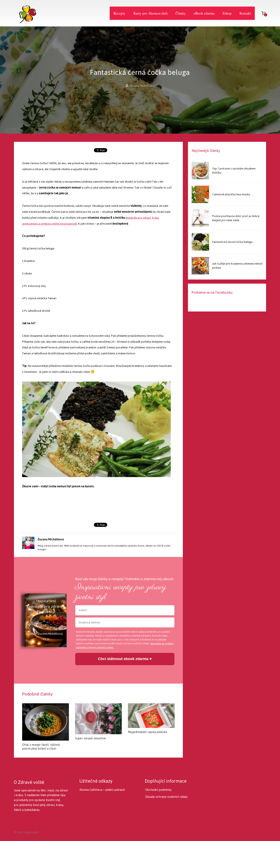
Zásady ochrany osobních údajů (166, 797)
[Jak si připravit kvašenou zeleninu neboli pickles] (200, 265)
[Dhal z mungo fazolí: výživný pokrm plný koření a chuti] (45, 722)
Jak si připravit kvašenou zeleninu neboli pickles (237, 265)
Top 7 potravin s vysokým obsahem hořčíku (234, 170)
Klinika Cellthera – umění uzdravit (102, 790)
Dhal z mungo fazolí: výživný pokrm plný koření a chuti (41, 746)
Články (180, 13)
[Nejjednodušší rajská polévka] (151, 715)
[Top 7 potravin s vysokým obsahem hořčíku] (200, 170)
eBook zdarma (204, 13)
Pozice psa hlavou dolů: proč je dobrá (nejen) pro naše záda (235, 218)
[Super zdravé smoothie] (98, 718)
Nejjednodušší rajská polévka (147, 732)
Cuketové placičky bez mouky (231, 194)
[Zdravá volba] (25, 13)
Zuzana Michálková (142, 86)
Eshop (227, 13)
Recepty (119, 13)
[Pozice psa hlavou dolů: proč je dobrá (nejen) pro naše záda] (200, 218)
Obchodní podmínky (158, 790)
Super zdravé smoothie (90, 738)
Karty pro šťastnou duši (150, 13)
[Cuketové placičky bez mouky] (200, 194)
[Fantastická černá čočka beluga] (200, 242)
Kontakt (245, 13)
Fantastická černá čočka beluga (232, 242)
